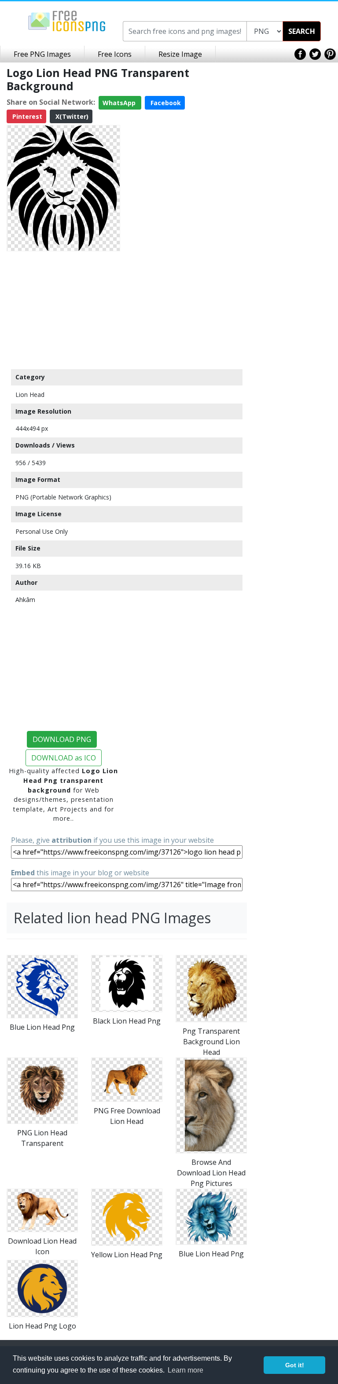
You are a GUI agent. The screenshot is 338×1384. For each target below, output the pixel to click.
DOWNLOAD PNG (62, 739)
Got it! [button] (294, 1365)
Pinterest (26, 116)
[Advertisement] (63, 310)
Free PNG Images (42, 54)
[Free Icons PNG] (67, 20)
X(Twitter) (71, 116)
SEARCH (301, 31)
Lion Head (29, 394)
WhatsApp (120, 103)
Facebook (165, 103)
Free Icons (115, 54)
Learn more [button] (185, 1370)
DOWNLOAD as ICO (63, 758)
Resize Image (180, 54)
